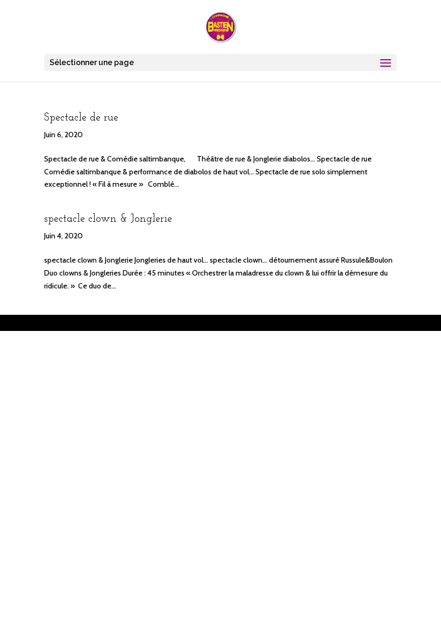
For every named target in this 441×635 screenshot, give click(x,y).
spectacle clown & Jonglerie (108, 219)
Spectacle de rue (81, 117)
